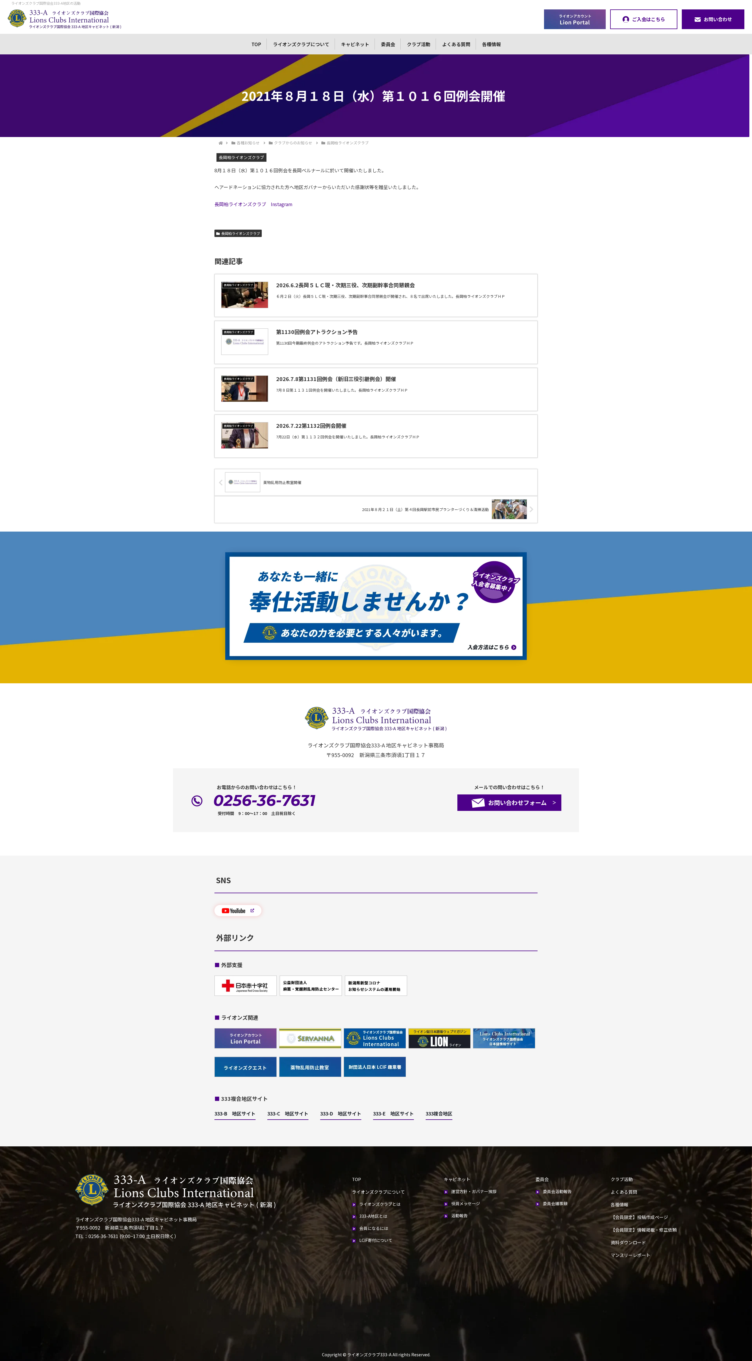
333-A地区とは (373, 1216)
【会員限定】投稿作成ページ (639, 1217)
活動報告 (459, 1215)
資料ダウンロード (628, 1242)
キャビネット (355, 44)
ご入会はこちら (648, 19)
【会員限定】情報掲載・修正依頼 (644, 1230)
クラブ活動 (418, 44)
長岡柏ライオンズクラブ (240, 233)
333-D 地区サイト (340, 1113)
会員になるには (373, 1228)
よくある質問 (456, 44)
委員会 (388, 44)
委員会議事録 (555, 1203)
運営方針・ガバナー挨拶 (473, 1191)
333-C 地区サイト (287, 1113)
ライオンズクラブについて (301, 44)
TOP (256, 44)
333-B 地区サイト (235, 1113)
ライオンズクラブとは (379, 1204)
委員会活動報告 (557, 1191)
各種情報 (491, 44)
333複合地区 (439, 1113)
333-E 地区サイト (393, 1113)
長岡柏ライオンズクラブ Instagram (253, 204)
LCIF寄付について (375, 1240)
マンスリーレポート (630, 1255)
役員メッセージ (465, 1203)
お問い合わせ (718, 19)
